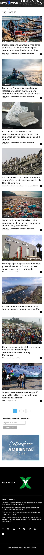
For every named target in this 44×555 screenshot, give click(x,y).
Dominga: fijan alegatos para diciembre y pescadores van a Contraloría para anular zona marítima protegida (21, 266)
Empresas (5, 388)
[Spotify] (24, 529)
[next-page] (28, 411)
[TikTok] (30, 529)
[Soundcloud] (19, 529)
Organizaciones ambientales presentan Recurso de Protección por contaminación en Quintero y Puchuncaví (21, 351)
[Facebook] (3, 529)
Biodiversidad (6, 84)
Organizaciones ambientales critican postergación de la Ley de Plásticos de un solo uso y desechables (21, 223)
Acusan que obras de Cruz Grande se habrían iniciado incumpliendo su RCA (21, 307)
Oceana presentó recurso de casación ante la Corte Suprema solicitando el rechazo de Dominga (20, 395)
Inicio (3, 9)
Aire (4, 343)
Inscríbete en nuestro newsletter (16, 419)
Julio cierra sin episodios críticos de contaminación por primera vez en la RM (21, 513)
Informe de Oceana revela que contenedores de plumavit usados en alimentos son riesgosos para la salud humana (21, 135)
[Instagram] (8, 529)
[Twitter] (35, 529)
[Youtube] (3, 534)
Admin (4, 272)
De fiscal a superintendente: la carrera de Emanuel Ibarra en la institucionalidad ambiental (22, 503)
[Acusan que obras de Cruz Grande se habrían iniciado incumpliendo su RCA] (22, 290)
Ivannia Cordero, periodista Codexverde (14, 186)
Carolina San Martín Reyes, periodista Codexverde (18, 53)
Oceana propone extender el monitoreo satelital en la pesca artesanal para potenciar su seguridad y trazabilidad (21, 48)
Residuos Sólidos (7, 128)
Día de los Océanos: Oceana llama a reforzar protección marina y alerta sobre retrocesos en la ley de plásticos (21, 91)
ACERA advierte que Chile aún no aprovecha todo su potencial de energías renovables (20, 508)
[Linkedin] (14, 529)
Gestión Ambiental (8, 41)
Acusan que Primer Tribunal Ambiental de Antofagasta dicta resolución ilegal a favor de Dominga (22, 180)
